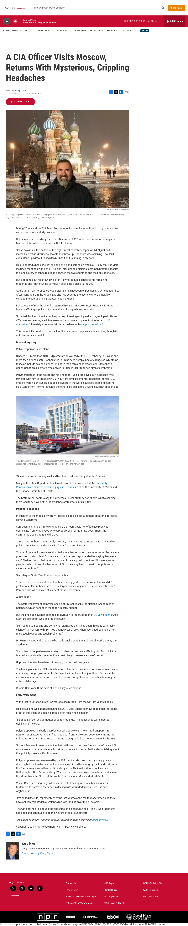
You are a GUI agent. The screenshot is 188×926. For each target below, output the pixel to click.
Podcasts (63, 30)
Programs (44, 30)
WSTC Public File (150, 897)
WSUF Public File (150, 890)
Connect (128, 30)
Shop (145, 30)
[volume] (15, 21)
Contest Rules (110, 890)
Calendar (81, 30)
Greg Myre (20, 90)
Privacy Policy (72, 890)
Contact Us (71, 883)
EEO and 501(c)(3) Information (80, 903)
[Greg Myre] (12, 850)
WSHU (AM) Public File (114, 903)
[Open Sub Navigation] (21, 30)
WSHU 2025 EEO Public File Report (81, 897)
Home (6, 30)
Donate (177, 7)
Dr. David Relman (103, 614)
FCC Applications (112, 897)
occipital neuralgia (90, 324)
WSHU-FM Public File (152, 883)
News (15, 30)
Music (28, 30)
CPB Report (109, 883)
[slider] (20, 21)
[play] (6, 21)
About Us (95, 30)
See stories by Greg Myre (37, 853)
